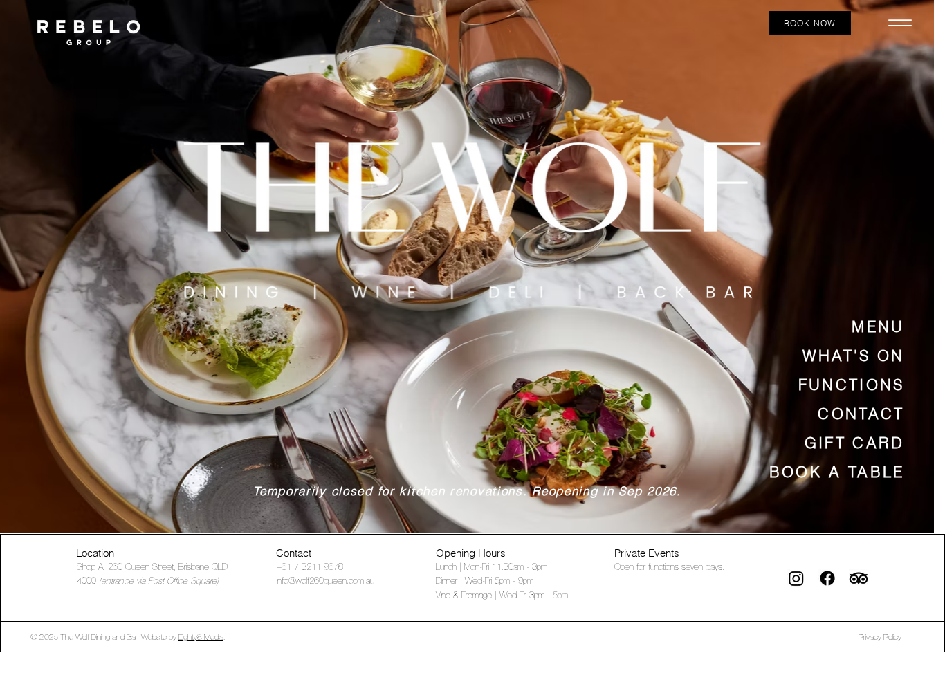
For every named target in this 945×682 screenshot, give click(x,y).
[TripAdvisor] (858, 578)
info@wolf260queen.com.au (325, 581)
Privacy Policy (880, 637)
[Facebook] (827, 578)
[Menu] (900, 23)
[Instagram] (796, 578)
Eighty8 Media (200, 637)
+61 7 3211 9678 (310, 567)
